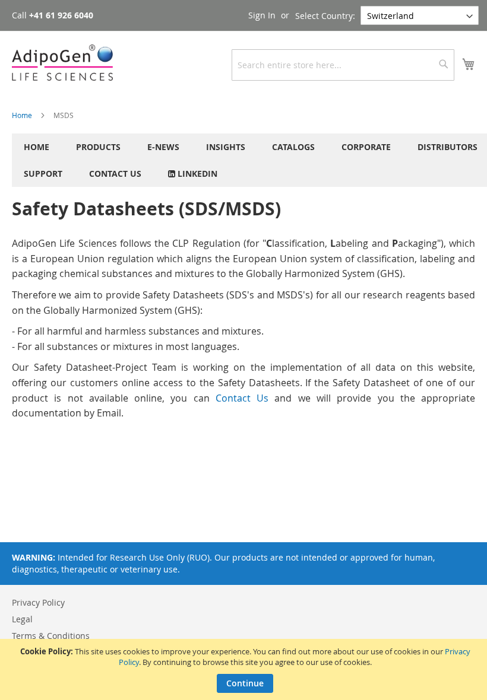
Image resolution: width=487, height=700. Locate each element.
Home (23, 115)
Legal (22, 619)
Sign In (262, 15)
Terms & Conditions (51, 635)
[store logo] (62, 62)
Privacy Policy (38, 602)
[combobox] (343, 65)
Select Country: (325, 15)
